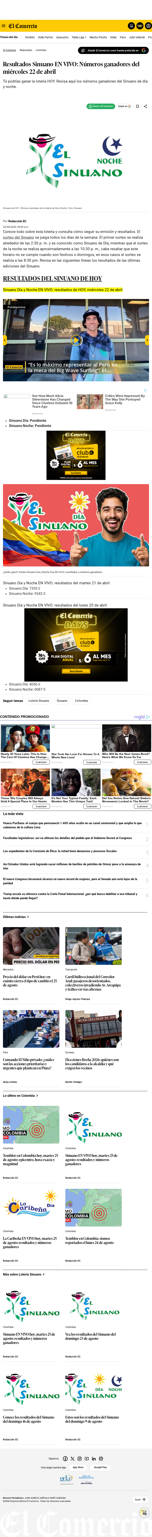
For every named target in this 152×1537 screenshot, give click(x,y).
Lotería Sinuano (38, 701)
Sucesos (69, 1052)
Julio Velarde (137, 37)
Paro (123, 37)
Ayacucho (62, 37)
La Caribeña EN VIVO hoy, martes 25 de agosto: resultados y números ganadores (30, 1242)
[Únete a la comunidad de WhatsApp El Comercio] (100, 106)
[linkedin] (93, 1458)
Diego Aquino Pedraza (77, 999)
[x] (72, 1458)
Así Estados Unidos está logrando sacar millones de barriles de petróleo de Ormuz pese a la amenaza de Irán (72, 866)
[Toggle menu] (3, 25)
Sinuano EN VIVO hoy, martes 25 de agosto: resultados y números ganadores (91, 1159)
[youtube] (86, 1458)
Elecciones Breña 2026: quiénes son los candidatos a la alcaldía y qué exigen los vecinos (92, 1063)
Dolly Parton (45, 37)
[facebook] (65, 1458)
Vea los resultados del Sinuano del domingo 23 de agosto (90, 1336)
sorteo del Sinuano (18, 237)
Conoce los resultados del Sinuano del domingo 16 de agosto (28, 1419)
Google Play (100, 1467)
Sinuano (62, 701)
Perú (5, 1052)
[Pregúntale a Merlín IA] (144, 1512)
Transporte (71, 969)
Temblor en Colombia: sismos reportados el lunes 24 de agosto (89, 1240)
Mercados (8, 969)
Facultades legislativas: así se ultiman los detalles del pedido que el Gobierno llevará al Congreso (67, 838)
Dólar (113, 37)
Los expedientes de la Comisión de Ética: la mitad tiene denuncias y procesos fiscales (60, 851)
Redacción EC (17, 221)
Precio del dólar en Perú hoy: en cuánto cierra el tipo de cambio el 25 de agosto (30, 981)
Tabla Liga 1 (79, 37)
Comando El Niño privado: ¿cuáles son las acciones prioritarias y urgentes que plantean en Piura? (28, 1063)
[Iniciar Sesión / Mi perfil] (148, 25)
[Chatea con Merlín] (131, 25)
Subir (138, 1499)
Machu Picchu (98, 37)
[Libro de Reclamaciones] (86, 1479)
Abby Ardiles (10, 1082)
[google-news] (101, 1458)
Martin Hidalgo (73, 1082)
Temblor (30, 37)
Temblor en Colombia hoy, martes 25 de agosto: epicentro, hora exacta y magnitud (30, 1159)
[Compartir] (145, 106)
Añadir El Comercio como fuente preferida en (113, 50)
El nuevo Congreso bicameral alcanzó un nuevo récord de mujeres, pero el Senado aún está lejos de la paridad (70, 881)
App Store (78, 1467)
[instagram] (79, 1458)
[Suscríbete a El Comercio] (139, 25)
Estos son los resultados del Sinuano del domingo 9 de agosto (92, 1419)
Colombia (81, 701)
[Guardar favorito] (137, 106)
